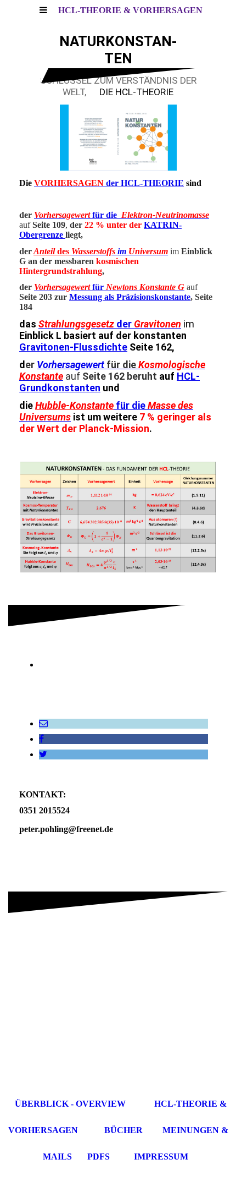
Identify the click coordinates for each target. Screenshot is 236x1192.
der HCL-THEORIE (109, 183)
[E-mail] (43, 723)
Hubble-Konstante (74, 405)
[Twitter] (43, 754)
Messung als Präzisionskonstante (129, 297)
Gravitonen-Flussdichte (73, 347)
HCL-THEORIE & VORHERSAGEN (130, 10)
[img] (118, 138)
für (70, 287)
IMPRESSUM (161, 1156)
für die (121, 215)
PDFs (98, 1156)
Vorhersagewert (70, 364)
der (109, 324)
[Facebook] (41, 738)
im (122, 251)
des (52, 251)
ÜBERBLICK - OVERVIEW (70, 1103)
